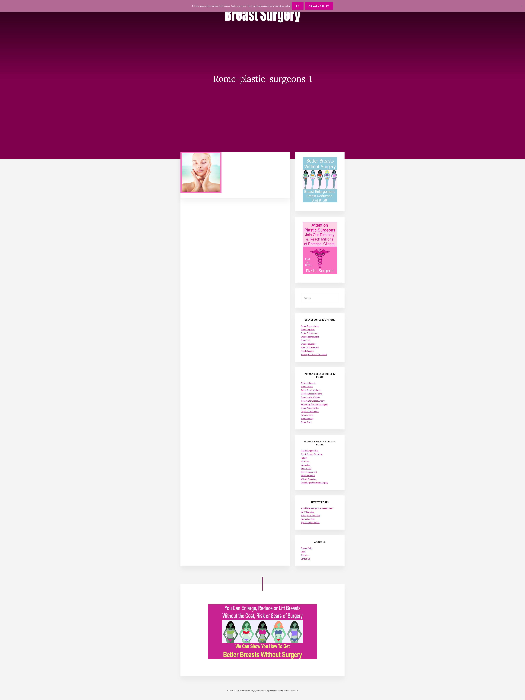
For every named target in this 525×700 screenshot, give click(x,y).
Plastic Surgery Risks (309, 451)
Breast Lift (305, 340)
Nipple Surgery (307, 351)
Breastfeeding (307, 419)
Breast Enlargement (309, 333)
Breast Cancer (307, 387)
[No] (521, 6)
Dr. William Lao (307, 512)
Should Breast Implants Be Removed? (317, 508)
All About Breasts (308, 383)
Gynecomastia (307, 415)
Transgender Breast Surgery (313, 401)
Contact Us (305, 559)
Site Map (305, 555)
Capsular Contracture (310, 411)
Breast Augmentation (310, 326)
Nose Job (305, 461)
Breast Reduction (308, 344)
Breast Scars (306, 422)
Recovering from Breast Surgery (314, 404)
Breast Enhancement (310, 347)
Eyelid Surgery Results (310, 523)
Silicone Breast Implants (311, 394)
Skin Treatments (308, 476)
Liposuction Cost (308, 519)
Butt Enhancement (309, 472)
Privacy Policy (307, 548)
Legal (303, 552)
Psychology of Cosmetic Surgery (314, 483)
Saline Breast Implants (310, 390)
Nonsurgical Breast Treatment (314, 354)
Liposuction (305, 465)
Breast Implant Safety (310, 397)
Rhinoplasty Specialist (310, 515)
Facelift (304, 458)
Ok (297, 6)
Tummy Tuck (306, 468)
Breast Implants (308, 330)
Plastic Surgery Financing (311, 454)
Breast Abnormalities (310, 408)
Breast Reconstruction (310, 337)
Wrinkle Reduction (309, 479)
